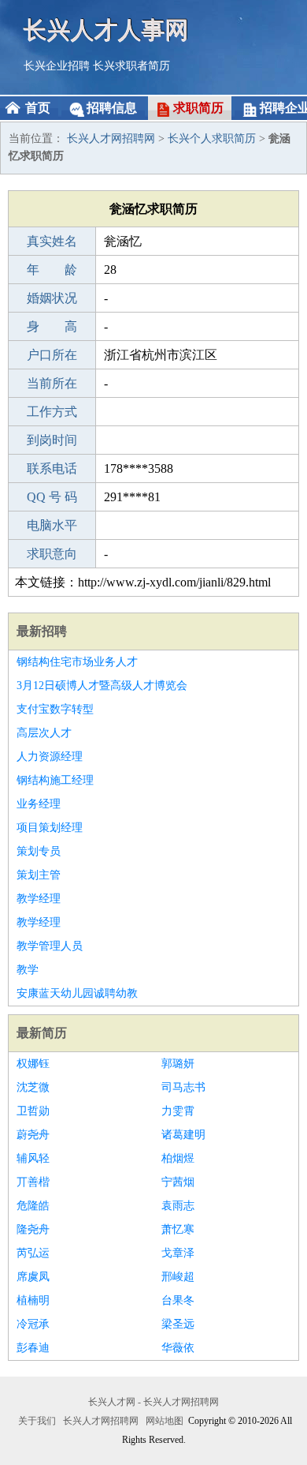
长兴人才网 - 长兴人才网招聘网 (153, 1401)
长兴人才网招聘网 (111, 138)
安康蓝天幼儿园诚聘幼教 (77, 993)
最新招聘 (42, 631)
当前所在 (52, 383)
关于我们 (37, 1420)
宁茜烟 (177, 1182)
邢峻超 (177, 1277)
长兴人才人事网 (106, 30)
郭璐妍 (177, 1064)
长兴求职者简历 (131, 66)
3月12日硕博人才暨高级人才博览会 (102, 685)
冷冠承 (33, 1324)
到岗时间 (52, 440)
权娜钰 (33, 1064)
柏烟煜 (177, 1158)
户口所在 (52, 355)
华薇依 (177, 1348)
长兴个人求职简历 (212, 138)
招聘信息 (112, 107)
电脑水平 (52, 525)
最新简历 (42, 1033)
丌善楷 (33, 1182)
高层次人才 (44, 733)
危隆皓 (33, 1206)
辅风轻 (33, 1158)
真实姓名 (52, 241)
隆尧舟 (33, 1229)
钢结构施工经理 (55, 780)
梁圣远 (177, 1324)
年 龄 (52, 269)
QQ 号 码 (52, 497)
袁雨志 (177, 1206)
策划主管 (39, 875)
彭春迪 (33, 1348)
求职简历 (198, 107)
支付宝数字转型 (55, 709)
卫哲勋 (33, 1111)
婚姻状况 (52, 298)
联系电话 (52, 468)
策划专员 (39, 851)
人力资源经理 (50, 756)
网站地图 (164, 1420)
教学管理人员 (50, 946)
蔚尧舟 (33, 1135)
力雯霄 (177, 1111)
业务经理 (39, 804)
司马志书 (183, 1087)
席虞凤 (33, 1277)
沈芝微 (33, 1087)
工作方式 (52, 411)
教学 (28, 970)
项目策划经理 (50, 828)
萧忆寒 (177, 1229)
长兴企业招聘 (57, 66)
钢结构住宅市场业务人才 (77, 662)
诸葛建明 (183, 1135)
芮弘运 (33, 1253)
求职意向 (52, 553)
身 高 (52, 326)
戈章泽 (177, 1253)
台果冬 (177, 1300)
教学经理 (39, 899)
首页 (37, 107)
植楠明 (33, 1300)
